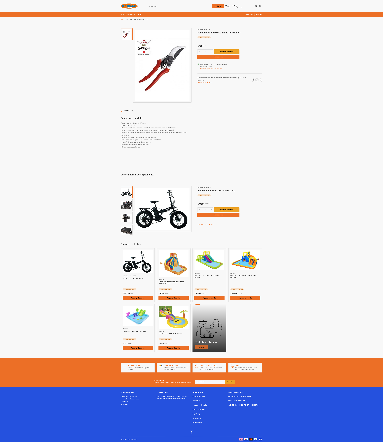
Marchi (140, 14)
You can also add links (205, 82)
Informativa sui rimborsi (129, 396)
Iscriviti (229, 382)
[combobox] (185, 6)
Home (122, 14)
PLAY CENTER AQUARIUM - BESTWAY (134, 331)
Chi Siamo (124, 404)
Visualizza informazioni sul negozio (211, 69)
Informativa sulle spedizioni (130, 399)
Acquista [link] (201, 347)
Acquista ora (218, 57)
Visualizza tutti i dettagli (205, 224)
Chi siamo (259, 14)
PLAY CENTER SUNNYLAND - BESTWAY (171, 334)
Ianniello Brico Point (204, 187)
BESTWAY (161, 279)
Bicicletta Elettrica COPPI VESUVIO (133, 278)
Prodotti (130, 14)
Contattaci (249, 14)
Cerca (219, 6)
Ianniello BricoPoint (203, 29)
